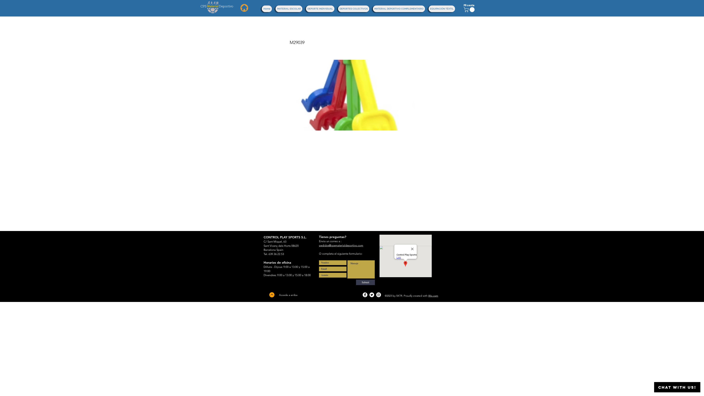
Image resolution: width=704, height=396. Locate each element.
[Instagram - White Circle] (378, 294)
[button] (470, 9)
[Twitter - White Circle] (371, 294)
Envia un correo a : (330, 241)
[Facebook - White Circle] (365, 294)
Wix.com (433, 295)
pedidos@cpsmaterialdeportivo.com (341, 245)
